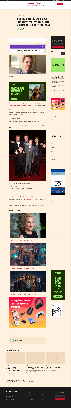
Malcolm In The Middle (24, 78)
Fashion (52, 148)
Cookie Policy (64, 406)
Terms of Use (60, 406)
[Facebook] (9, 400)
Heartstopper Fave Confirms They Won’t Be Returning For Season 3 (22, 268)
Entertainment (22, 13)
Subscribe (60, 398)
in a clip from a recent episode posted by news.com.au (23, 105)
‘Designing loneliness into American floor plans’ (53, 368)
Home (3, 8)
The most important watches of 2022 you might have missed (34, 368)
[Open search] (6, 4)
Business (52, 140)
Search (52, 51)
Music (52, 154)
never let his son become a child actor (28, 196)
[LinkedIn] (13, 400)
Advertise (43, 396)
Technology (53, 159)
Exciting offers (53, 165)
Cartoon (52, 142)
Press (43, 399)
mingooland (22, 28)
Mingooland (35, 3)
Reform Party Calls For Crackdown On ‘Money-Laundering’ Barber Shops (13, 369)
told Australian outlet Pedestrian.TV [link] (33, 199)
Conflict (52, 143)
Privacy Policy (56, 406)
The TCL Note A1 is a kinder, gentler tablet (58, 90)
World (52, 160)
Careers (43, 397)
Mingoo (17, 405)
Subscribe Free (58, 46)
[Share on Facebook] (49, 29)
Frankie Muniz (11, 78)
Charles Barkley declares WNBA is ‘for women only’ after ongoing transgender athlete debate (57, 85)
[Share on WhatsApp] (53, 29)
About (43, 392)
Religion (52, 156)
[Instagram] (11, 400)
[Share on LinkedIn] (51, 29)
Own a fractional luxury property (14, 329)
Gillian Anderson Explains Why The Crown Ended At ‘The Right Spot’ (22, 240)
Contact (43, 394)
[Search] (56, 4)
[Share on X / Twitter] (47, 29)
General (52, 151)
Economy (52, 144)
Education (52, 146)
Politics (52, 155)
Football (52, 150)
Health (52, 152)
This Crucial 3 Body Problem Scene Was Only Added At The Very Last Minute (24, 294)
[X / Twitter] (6, 400)
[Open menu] (64, 4)
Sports (52, 158)
